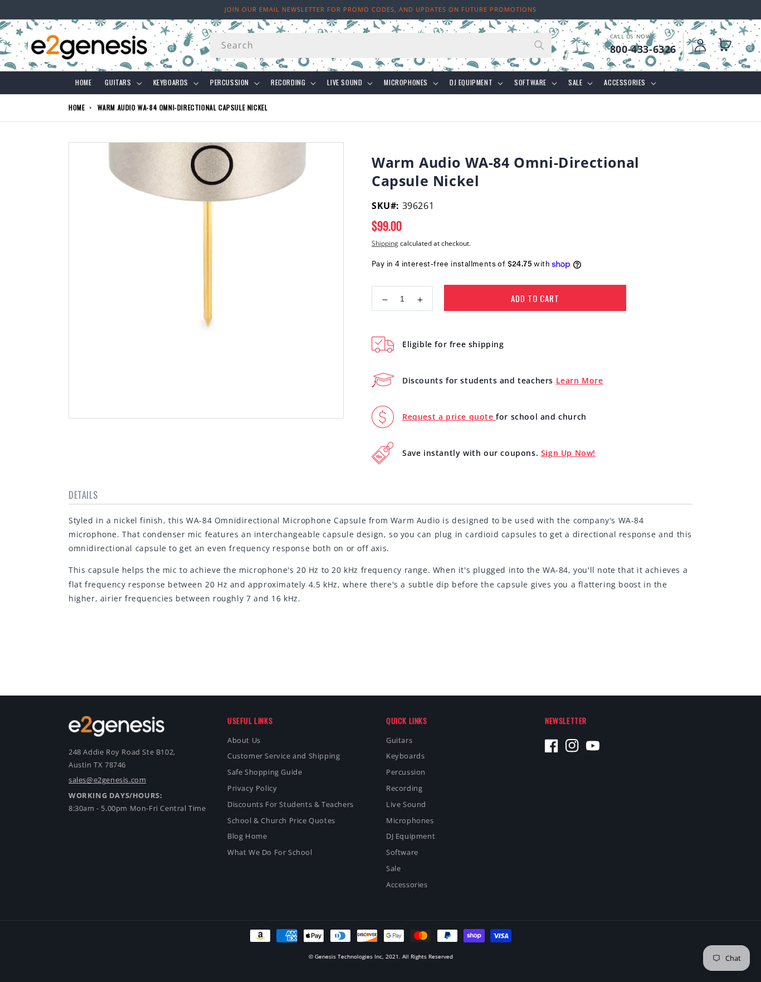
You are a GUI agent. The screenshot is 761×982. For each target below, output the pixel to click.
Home (77, 107)
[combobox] (381, 45)
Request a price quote (449, 416)
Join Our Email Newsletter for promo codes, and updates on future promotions (380, 9)
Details (83, 495)
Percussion (229, 82)
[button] (727, 45)
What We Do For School (270, 852)
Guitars (118, 82)
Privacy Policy (252, 788)
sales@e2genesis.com (107, 780)
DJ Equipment (471, 82)
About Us (244, 740)
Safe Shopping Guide (264, 772)
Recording (288, 82)
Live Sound (344, 82)
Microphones (406, 82)
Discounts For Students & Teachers (290, 804)
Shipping (385, 243)
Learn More (579, 380)
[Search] (539, 45)
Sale (575, 82)
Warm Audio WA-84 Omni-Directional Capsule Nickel (182, 107)
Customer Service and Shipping (283, 756)
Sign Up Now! (568, 453)
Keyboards (170, 82)
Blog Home (247, 836)
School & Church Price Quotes (281, 820)
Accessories (625, 82)
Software (530, 82)
